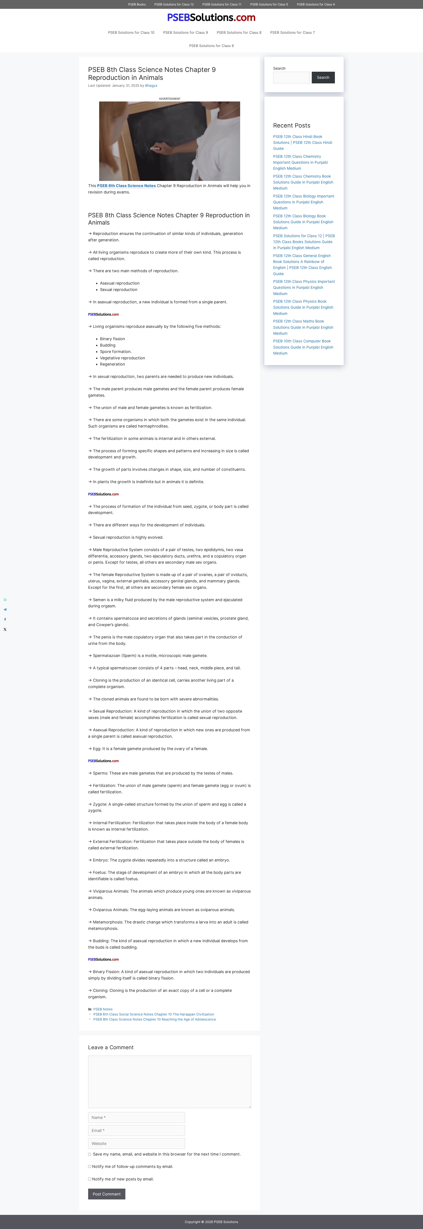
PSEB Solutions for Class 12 (174, 4)
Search (279, 68)
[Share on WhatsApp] (5, 600)
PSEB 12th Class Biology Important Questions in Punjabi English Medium (303, 202)
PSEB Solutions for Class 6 (211, 45)
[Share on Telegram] (5, 610)
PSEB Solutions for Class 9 (185, 32)
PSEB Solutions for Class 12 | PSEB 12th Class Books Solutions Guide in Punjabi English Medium (304, 242)
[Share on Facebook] (5, 620)
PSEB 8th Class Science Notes (126, 185)
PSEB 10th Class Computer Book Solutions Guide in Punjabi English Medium (303, 347)
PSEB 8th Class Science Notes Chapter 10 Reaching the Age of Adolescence (154, 1019)
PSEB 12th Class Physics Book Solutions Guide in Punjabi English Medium (303, 307)
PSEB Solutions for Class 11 (221, 4)
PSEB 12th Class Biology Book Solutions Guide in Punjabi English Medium (303, 222)
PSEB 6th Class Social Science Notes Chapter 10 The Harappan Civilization (153, 1014)
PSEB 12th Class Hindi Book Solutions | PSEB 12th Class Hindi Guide (302, 142)
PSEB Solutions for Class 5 (269, 4)
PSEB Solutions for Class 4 (316, 4)
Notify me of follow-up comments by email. (132, 1166)
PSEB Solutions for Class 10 (131, 32)
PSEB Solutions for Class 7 (292, 32)
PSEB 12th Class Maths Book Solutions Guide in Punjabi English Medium (303, 327)
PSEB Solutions (226, 1222)
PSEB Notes (103, 1009)
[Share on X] (5, 629)
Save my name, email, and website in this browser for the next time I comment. (167, 1154)
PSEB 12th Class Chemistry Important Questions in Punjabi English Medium (300, 162)
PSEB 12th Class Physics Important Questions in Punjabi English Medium (304, 287)
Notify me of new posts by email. (123, 1179)
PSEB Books (137, 4)
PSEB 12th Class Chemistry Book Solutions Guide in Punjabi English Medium (303, 182)
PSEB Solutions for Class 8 (239, 32)
